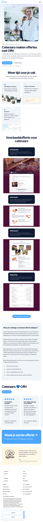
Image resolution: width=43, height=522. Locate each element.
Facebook (6, 471)
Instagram (6, 478)
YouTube (6, 480)
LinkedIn (6, 473)
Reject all (13, 516)
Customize (13, 512)
